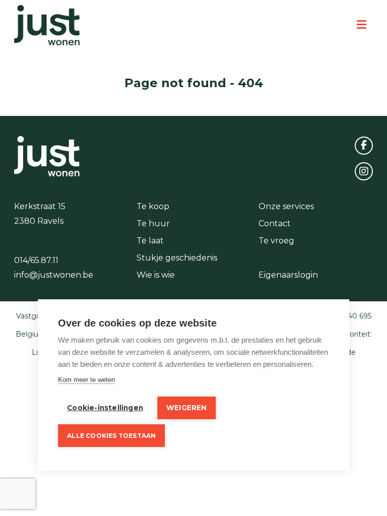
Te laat (150, 240)
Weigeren (186, 408)
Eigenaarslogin (288, 275)
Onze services (286, 206)
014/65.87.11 (36, 260)
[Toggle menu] (361, 25)
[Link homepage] (47, 25)
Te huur (153, 223)
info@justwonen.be (53, 275)
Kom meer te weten (86, 379)
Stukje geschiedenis (177, 258)
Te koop (153, 206)
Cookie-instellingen (105, 408)
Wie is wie (156, 275)
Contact (275, 223)
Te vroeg (276, 240)
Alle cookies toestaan (111, 435)
